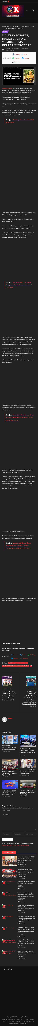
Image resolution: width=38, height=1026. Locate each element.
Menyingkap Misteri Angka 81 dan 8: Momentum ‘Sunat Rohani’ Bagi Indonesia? (26, 883)
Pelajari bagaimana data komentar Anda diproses (15, 845)
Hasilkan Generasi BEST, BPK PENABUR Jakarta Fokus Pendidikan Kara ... (9, 792)
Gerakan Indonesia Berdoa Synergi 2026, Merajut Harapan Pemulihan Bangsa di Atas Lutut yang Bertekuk (26, 906)
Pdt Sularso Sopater (12, 663)
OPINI (18, 1021)
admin (8, 48)
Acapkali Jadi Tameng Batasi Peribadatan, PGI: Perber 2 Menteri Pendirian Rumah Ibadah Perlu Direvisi (18, 545)
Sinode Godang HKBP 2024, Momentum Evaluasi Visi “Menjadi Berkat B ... (28, 771)
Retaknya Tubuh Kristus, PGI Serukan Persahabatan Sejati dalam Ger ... (9, 773)
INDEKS (31, 1021)
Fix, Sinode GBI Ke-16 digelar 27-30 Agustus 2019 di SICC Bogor (27, 792)
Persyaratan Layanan (13, 1023)
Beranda (4, 26)
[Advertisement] (19, 150)
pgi (31, 665)
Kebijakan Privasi (24, 1023)
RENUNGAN (24, 1021)
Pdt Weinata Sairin (23, 663)
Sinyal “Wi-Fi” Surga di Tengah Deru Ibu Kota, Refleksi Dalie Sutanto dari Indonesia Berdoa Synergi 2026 (26, 918)
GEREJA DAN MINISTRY (9, 1019)
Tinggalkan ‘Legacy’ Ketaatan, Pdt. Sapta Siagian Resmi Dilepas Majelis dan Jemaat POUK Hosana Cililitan (26, 941)
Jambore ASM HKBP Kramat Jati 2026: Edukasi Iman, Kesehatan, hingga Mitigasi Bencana (27, 953)
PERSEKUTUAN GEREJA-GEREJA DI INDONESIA (15, 665)
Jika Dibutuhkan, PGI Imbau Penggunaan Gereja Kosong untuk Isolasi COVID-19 (19, 284)
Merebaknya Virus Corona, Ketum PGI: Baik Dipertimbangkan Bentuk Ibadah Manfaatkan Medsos (20, 417)
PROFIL (9, 26)
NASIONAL (20, 1019)
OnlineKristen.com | (7, 88)
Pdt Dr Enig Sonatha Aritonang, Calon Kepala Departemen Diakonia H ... (9, 747)
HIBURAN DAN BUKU (9, 1021)
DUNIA (27, 1019)
